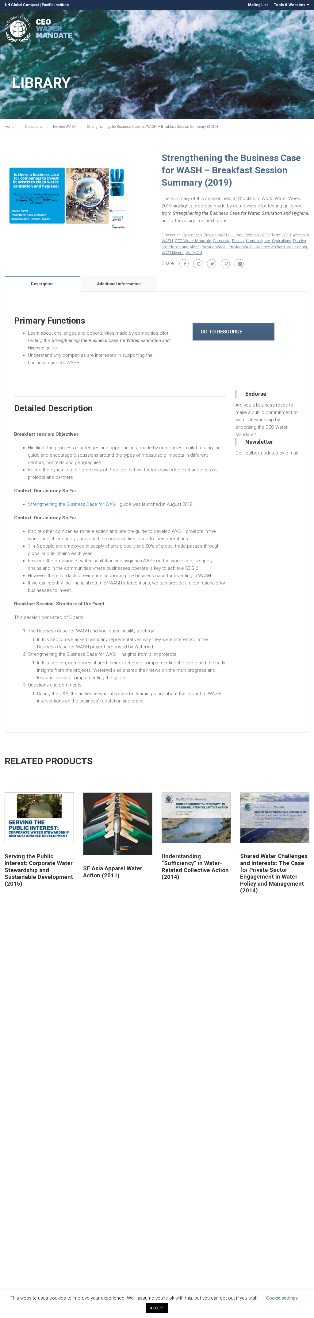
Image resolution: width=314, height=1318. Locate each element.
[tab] (43, 283)
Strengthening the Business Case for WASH (73, 504)
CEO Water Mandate (193, 240)
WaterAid (194, 252)
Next (158, 198)
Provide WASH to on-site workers (256, 247)
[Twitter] (211, 263)
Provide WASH (64, 126)
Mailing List (258, 5)
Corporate (221, 240)
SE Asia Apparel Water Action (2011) (112, 872)
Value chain (297, 247)
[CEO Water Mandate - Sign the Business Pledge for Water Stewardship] (39, 29)
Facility (238, 240)
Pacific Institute (55, 5)
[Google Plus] (197, 263)
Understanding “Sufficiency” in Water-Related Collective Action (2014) (195, 866)
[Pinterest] (225, 263)
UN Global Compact (22, 5)
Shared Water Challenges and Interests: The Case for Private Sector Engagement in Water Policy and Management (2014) (274, 873)
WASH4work (173, 252)
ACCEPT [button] (157, 1308)
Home (9, 126)
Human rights (258, 240)
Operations (33, 126)
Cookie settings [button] (282, 1298)
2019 (286, 235)
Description (42, 283)
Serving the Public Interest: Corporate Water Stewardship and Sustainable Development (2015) (39, 870)
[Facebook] (184, 263)
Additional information (119, 283)
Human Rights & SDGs (250, 235)
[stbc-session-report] (66, 197)
